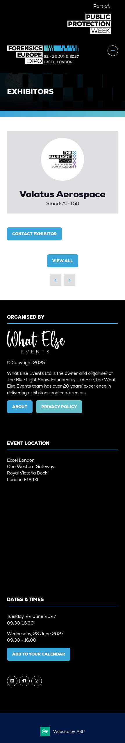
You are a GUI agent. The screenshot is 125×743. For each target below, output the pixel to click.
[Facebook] (24, 681)
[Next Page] (69, 280)
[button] (113, 50)
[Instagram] (36, 681)
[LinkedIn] (12, 681)
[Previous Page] (55, 280)
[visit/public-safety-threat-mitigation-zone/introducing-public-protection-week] (89, 32)
